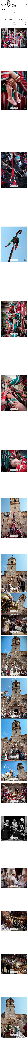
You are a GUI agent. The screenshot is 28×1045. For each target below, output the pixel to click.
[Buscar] (25, 22)
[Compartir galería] (4, 9)
